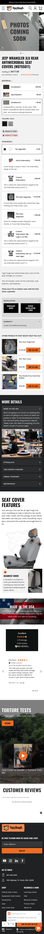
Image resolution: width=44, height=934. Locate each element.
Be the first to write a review (22, 802)
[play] (23, 756)
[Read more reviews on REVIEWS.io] (22, 646)
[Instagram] (10, 860)
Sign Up (22, 850)
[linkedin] (16, 860)
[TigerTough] (16, 8)
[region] (22, 671)
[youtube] (4, 860)
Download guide (11, 307)
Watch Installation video (30, 308)
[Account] (35, 8)
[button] (3, 8)
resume (7, 723)
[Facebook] (22, 860)
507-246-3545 (11, 875)
